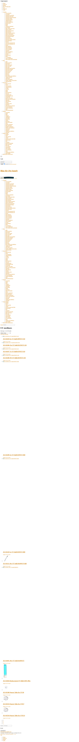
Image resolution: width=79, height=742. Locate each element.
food (6, 141)
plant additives (8, 46)
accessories (7, 112)
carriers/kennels (8, 86)
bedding (7, 134)
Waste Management (9, 110)
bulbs (6, 114)
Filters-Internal (8, 31)
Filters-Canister (8, 29)
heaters (6, 45)
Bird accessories (8, 62)
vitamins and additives (9, 131)
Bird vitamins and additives (10, 75)
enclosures (7, 121)
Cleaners (7, 115)
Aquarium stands (8, 18)
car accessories (8, 85)
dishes (6, 91)
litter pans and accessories (10, 99)
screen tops (7, 128)
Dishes (6, 120)
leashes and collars (9, 98)
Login (2, 164)
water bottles (7, 153)
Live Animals (8, 146)
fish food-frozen (8, 38)
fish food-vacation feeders (10, 39)
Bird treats (7, 74)
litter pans (7, 145)
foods (6, 123)
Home (4, 3)
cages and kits (8, 136)
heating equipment (9, 124)
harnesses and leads (9, 143)
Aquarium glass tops (9, 16)
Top (1, 735)
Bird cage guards (8, 64)
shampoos (7, 104)
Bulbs (6, 25)
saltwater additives (9, 51)
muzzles (7, 102)
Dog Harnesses (8, 92)
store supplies (8, 52)
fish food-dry (7, 37)
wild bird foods (8, 81)
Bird (4, 60)
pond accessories (8, 48)
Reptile (4, 111)
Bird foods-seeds (8, 70)
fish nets (7, 41)
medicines (7, 100)
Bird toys (7, 73)
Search (1, 324)
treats (6, 109)
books (6, 84)
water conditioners (9, 58)
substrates (7, 130)
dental (6, 90)
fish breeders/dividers (9, 36)
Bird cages (7, 67)
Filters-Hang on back (9, 30)
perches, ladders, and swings (11, 80)
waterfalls (7, 132)
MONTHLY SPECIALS (8, 154)
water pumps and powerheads (11, 59)
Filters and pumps (8, 122)
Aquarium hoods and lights (10, 17)
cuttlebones (7, 78)
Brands (4, 5)
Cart (4, 7)
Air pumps (7, 14)
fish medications (8, 40)
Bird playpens (8, 71)
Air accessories (8, 13)
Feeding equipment (9, 21)
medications (7, 147)
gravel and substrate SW (10, 43)
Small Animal (5, 133)
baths (6, 61)
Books (6, 24)
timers (6, 56)
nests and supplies (8, 79)
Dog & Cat (5, 82)
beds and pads (8, 83)
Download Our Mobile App (5, 731)
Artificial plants (8, 20)
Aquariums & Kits (9, 19)
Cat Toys (7, 89)
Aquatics (4, 11)
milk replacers (8, 101)
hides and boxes (8, 125)
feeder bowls (7, 139)
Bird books (7, 63)
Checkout (5, 8)
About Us (5, 4)
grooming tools (8, 94)
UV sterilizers (8, 57)
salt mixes (7, 50)
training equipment (9, 107)
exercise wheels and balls (10, 138)
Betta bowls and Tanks (9, 35)
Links (4, 9)
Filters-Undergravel (9, 34)
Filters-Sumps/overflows (10, 32)
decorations (7, 118)
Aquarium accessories (9, 15)
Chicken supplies (8, 77)
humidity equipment (9, 126)
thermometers (8, 55)
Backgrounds (8, 23)
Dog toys (7, 93)
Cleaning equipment (9, 26)
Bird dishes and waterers (10, 68)
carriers (6, 137)
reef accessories (8, 49)
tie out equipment (8, 106)
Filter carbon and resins (10, 28)
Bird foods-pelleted (9, 69)
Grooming (7, 142)
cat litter (7, 88)
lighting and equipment (9, 127)
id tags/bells (7, 96)
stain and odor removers (10, 105)
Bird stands (7, 72)
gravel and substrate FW (10, 42)
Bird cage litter (8, 66)
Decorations (7, 27)
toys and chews (8, 149)
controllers (7, 117)
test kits (6, 53)
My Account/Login (6, 6)
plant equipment (8, 47)
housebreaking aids (9, 95)
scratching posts (8, 103)
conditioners (7, 116)
